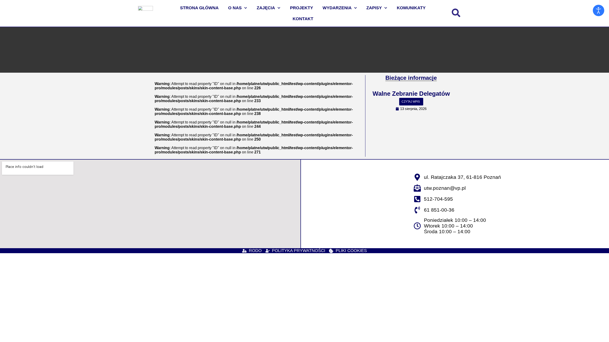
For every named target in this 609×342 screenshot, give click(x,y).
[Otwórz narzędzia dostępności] (598, 10)
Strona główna (199, 7)
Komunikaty (411, 7)
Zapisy (374, 7)
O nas (235, 7)
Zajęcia (266, 7)
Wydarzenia (337, 7)
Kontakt (303, 18)
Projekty (301, 7)
